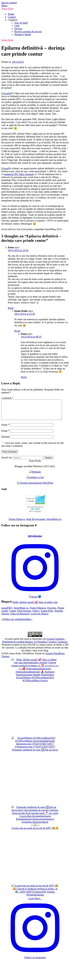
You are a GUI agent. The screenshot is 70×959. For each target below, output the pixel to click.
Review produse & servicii (28, 31)
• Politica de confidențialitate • (16, 619)
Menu (4, 5)
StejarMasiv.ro (54, 519)
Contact (12, 17)
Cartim (12, 610)
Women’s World (22, 34)
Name (5, 424)
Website (5, 436)
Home (11, 14)
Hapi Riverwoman (35, 519)
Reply (11, 308)
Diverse (18, 28)
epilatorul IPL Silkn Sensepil (19, 174)
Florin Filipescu (17, 519)
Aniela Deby (47, 610)
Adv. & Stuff (21, 22)
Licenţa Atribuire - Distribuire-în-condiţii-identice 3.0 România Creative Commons (34, 640)
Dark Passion (24, 610)
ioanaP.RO (6, 607)
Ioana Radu (7, 8)
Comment (7, 398)
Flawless (51, 607)
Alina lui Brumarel (19, 613)
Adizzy (35, 610)
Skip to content (9, 2)
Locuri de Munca (39, 613)
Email (5, 430)
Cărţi (16, 25)
